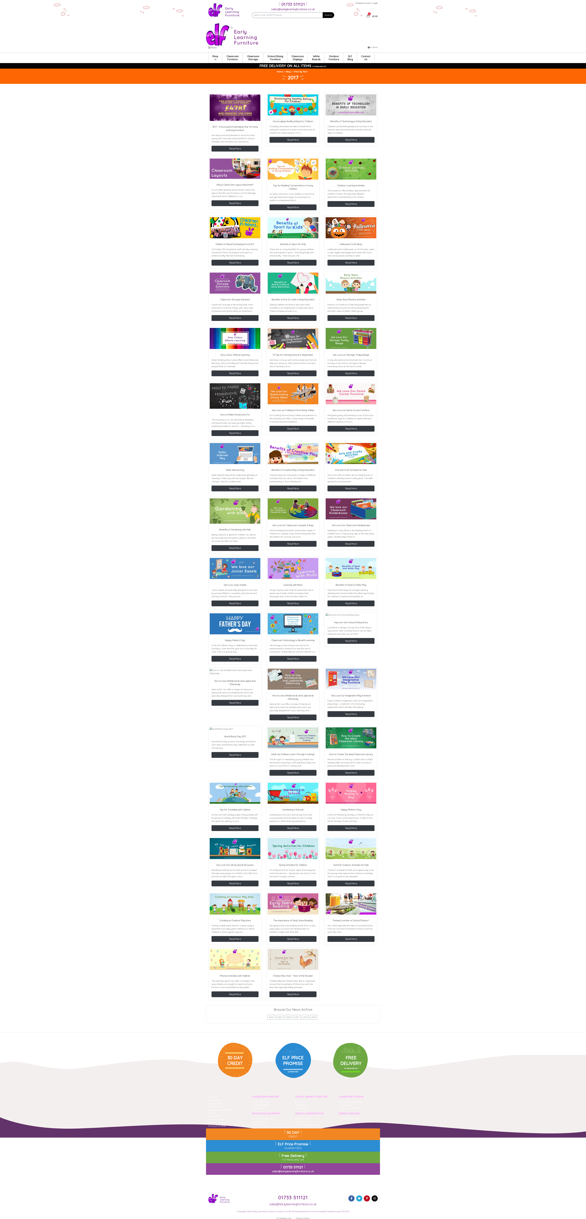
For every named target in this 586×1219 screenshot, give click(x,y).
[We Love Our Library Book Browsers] (235, 848)
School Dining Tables (349, 1118)
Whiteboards (258, 1108)
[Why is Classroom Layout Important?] (235, 168)
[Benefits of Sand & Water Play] (351, 568)
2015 (313, 1017)
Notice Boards (302, 1121)
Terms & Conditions (217, 1122)
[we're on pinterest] (367, 1198)
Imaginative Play (260, 1121)
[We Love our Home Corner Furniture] (351, 394)
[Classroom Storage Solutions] (235, 283)
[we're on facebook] (351, 1198)
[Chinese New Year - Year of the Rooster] (293, 959)
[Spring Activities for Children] (293, 848)
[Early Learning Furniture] (223, 9)
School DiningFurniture (275, 58)
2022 (271, 1017)
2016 (305, 1017)
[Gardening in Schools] (293, 793)
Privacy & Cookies (217, 1125)
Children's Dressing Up (262, 1118)
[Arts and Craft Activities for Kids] (351, 453)
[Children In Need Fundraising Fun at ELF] (235, 228)
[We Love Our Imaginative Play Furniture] (351, 679)
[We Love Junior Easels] (235, 568)
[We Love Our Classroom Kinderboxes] (351, 509)
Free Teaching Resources (220, 1109)
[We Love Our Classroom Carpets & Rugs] (293, 509)
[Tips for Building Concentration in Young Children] (293, 169)
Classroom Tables (260, 1105)
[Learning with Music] (293, 568)
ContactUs (366, 58)
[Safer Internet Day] (235, 453)
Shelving (299, 1101)
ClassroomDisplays (297, 58)
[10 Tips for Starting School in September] (293, 338)
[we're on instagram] (375, 1198)
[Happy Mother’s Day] (351, 793)
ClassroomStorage (253, 58)
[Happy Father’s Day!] (235, 624)
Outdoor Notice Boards (306, 1125)
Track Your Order (216, 1119)
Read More (235, 148)
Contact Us (213, 1116)
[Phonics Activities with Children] (235, 959)
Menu (213, 47)
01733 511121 (293, 1167)
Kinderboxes (301, 1108)
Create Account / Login (366, 3)
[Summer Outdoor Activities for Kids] (351, 848)
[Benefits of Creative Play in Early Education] (293, 453)
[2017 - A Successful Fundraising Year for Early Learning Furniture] (235, 107)
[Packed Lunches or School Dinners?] (351, 904)
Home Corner (258, 1125)
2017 (297, 1017)
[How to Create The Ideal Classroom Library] (351, 738)
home (280, 71)
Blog (288, 71)
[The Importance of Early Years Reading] (293, 904)
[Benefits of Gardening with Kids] (235, 511)
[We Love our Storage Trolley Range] (351, 338)
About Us (212, 1097)
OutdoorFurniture (334, 58)
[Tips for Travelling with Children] (235, 793)
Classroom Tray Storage (350, 1101)
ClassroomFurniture (232, 58)
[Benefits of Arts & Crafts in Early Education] (293, 283)
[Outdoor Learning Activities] (351, 169)
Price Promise (214, 1106)
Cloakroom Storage (348, 1108)
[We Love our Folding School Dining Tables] (293, 394)
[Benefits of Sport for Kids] (293, 228)
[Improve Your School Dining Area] (351, 615)
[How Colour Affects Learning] (235, 338)
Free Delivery (214, 1100)
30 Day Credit (215, 1103)
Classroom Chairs (260, 1101)
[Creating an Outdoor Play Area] (235, 904)
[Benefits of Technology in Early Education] (351, 105)
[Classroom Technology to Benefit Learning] (293, 624)
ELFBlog (350, 58)
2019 (280, 1017)
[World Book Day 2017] (235, 729)
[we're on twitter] (359, 1198)
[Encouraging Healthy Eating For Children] (293, 105)
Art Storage (344, 1105)
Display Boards (302, 1118)
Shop (215, 56)
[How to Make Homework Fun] (235, 396)
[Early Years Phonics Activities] (351, 283)
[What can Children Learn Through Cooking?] (293, 738)
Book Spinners (302, 1105)
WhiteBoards (316, 58)
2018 (288, 1017)
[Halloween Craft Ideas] (351, 228)
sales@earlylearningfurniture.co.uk (293, 9)
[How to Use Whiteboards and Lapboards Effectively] (235, 671)
